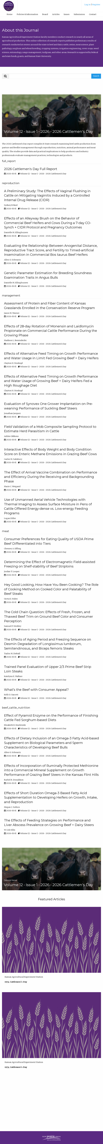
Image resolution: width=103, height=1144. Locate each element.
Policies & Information (27, 14)
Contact (92, 14)
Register (96, 4)
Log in (87, 4)
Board (45, 14)
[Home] (9, 7)
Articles (56, 14)
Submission (79, 14)
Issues (66, 14)
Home (9, 14)
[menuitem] (92, 5)
